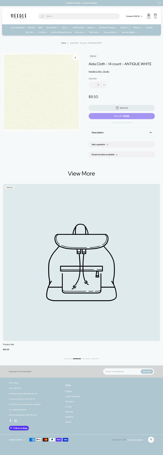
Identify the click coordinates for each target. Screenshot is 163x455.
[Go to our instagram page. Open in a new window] (15, 420)
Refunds (69, 411)
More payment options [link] (122, 122)
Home (63, 43)
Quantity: (93, 78)
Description (98, 132)
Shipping (69, 416)
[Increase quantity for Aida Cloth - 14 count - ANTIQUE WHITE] (104, 84)
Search (68, 422)
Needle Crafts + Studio (99, 71)
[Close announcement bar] (159, 3)
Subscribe (147, 371)
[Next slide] (118, 3)
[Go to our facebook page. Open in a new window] (10, 420)
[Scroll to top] (151, 440)
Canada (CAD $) (133, 16)
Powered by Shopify (135, 440)
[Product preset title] (81, 262)
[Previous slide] (44, 3)
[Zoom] (75, 58)
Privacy (68, 406)
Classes (68, 391)
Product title (8, 344)
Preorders (69, 401)
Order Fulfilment (72, 396)
